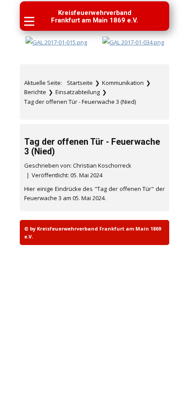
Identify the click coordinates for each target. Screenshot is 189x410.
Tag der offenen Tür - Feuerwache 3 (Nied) (92, 146)
